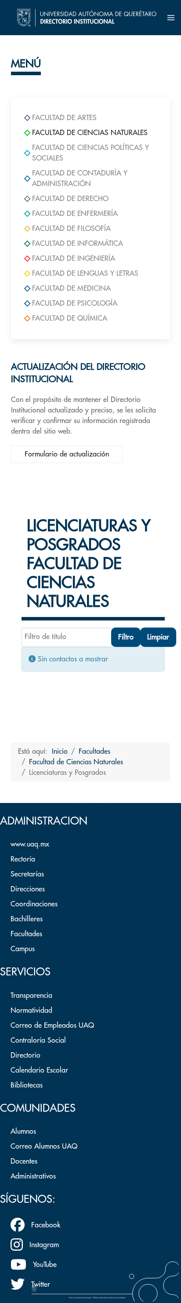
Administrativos (33, 1176)
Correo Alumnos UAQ (44, 1146)
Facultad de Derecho (70, 198)
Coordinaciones (34, 904)
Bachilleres (27, 919)
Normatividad (31, 1010)
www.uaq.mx (30, 844)
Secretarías (27, 874)
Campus (23, 949)
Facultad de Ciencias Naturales (90, 132)
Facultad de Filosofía (71, 228)
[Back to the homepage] (87, 17)
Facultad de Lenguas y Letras (85, 273)
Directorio (25, 1055)
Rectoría (23, 859)
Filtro (126, 637)
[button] (170, 17)
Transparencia (31, 995)
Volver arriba (93, 808)
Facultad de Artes (64, 117)
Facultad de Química (69, 318)
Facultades (26, 934)
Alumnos (23, 1131)
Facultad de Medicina (71, 288)
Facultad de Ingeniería (73, 258)
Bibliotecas (27, 1085)
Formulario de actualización (67, 454)
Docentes (24, 1161)
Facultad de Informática (77, 243)
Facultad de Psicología (74, 303)
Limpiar (158, 637)
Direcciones (28, 889)
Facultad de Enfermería (75, 213)
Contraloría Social (38, 1040)
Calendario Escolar (39, 1070)
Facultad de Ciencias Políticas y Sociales (90, 153)
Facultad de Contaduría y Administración (79, 178)
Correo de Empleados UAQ (52, 1025)
